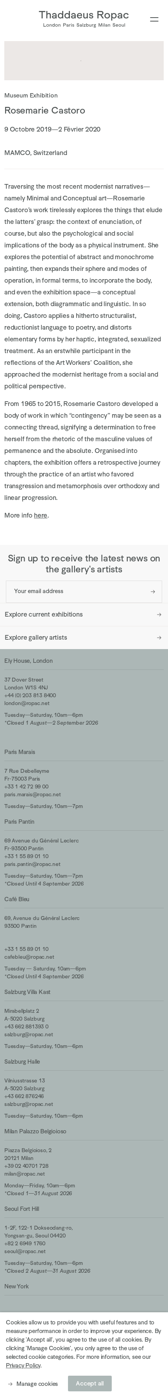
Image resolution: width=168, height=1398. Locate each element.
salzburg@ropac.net (28, 1034)
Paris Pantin (19, 821)
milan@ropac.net (24, 1174)
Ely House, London (28, 660)
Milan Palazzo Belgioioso (35, 1131)
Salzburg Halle (22, 1061)
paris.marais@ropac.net (32, 794)
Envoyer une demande (153, 591)
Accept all (90, 1383)
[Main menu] (154, 19)
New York (16, 1286)
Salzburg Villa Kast (27, 992)
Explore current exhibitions (44, 614)
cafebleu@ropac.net (29, 957)
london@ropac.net (27, 703)
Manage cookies (37, 1383)
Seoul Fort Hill (21, 1208)
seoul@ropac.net (25, 1251)
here (40, 515)
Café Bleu (16, 899)
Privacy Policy (23, 1365)
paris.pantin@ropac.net (32, 864)
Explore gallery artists (36, 637)
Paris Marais (19, 752)
